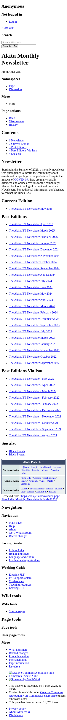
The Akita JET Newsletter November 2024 (34, 255)
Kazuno (57, 467)
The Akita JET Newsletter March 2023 (32, 337)
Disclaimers (16, 715)
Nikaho (59, 488)
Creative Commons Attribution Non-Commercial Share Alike (36, 694)
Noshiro (55, 470)
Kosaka (35, 470)
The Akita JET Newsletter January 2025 (32, 243)
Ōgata (50, 480)
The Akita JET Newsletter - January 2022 (33, 403)
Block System (17, 454)
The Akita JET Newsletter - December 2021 (35, 410)
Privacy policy (17, 708)
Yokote (30, 491)
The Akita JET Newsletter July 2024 (30, 281)
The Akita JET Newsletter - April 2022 (32, 385)
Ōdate (24, 473)
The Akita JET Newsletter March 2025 (32, 230)
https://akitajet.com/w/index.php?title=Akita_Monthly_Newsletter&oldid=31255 (30, 497)
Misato (49, 488)
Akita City (26, 477)
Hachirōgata (49, 477)
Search (6, 35)
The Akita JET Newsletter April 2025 (31, 224)
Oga (42, 480)
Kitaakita (25, 470)
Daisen (24, 488)
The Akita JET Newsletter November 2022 (34, 350)
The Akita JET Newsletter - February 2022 (34, 397)
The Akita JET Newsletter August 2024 (32, 274)
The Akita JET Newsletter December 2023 (34, 318)
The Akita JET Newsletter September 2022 (34, 362)
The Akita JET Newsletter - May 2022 (31, 378)
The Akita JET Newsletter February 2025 (33, 236)
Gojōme (37, 477)
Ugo (23, 491)
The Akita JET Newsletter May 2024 (30, 293)
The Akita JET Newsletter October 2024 (33, 262)
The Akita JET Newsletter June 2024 (30, 287)
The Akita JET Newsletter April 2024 (31, 299)
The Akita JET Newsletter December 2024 (34, 249)
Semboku (25, 483)
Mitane (45, 470)
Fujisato (25, 467)
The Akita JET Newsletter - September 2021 (35, 429)
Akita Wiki (7, 27)
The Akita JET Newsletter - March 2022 (32, 391)
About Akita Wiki (19, 712)
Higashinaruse (37, 488)
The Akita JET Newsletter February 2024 (33, 312)
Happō (34, 467)
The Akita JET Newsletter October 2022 (33, 356)
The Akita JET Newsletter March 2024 (32, 306)
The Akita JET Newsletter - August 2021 (33, 435)
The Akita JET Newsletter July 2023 (30, 331)
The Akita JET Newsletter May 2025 (30, 208)
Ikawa (24, 480)
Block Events (17, 451)
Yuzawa (52, 491)
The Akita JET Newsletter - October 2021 (33, 422)
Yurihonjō (41, 491)
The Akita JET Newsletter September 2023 (34, 325)
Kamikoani (45, 467)
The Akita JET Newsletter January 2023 (32, 344)
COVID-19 (21, 179)
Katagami (33, 480)
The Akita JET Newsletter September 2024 (34, 268)
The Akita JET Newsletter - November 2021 (35, 416)
